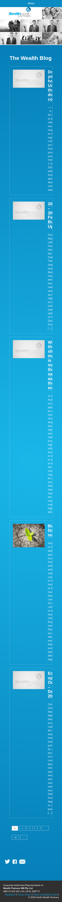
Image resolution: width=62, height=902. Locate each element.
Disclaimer (10, 894)
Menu (31, 3)
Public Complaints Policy (45, 894)
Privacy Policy (24, 894)
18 (15, 837)
